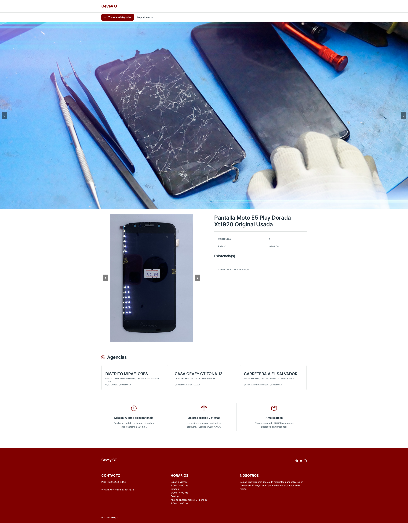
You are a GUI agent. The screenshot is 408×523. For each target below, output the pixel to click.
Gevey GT (110, 6)
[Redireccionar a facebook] (296, 460)
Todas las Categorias (119, 17)
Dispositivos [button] (143, 17)
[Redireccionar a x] (301, 460)
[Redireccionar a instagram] (305, 460)
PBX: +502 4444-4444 (113, 482)
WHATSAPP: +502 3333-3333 (117, 489)
